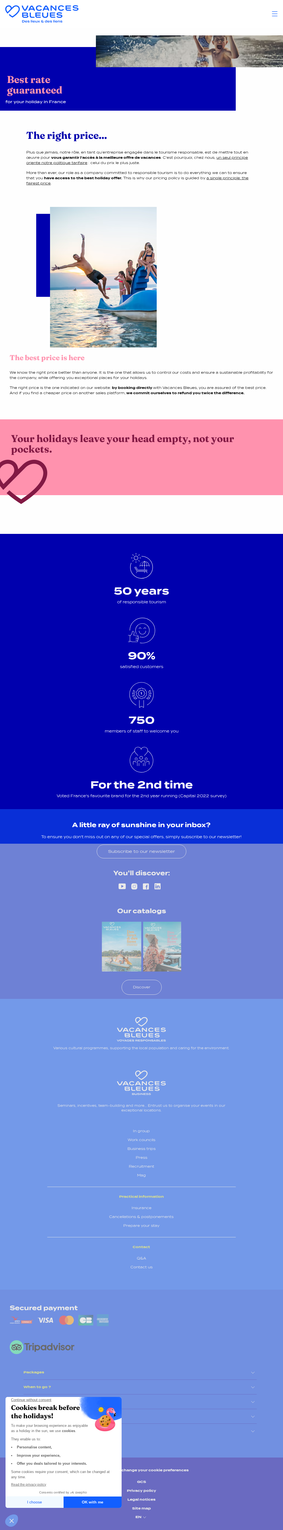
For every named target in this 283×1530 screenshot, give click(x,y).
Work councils (141, 1140)
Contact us (141, 1267)
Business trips (141, 1149)
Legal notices (141, 1499)
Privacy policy (141, 1491)
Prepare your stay (141, 1226)
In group (141, 1131)
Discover (141, 987)
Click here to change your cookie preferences (142, 1470)
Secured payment (44, 1307)
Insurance (141, 1208)
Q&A (141, 1258)
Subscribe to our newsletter (141, 851)
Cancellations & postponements (141, 1217)
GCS (141, 1482)
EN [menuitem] (138, 1517)
